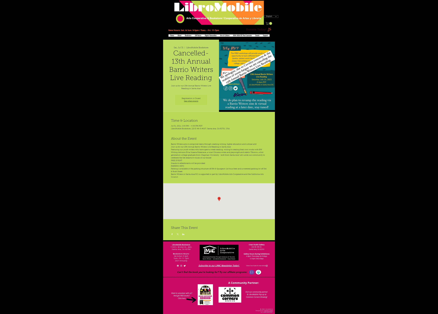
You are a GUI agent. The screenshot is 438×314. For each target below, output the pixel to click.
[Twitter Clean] (185, 266)
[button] (179, 35)
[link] (269, 23)
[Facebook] (178, 266)
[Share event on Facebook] (172, 234)
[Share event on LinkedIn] (183, 234)
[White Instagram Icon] (181, 266)
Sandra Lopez (268, 310)
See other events (191, 101)
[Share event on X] (178, 234)
